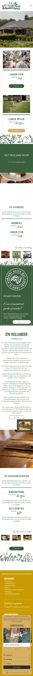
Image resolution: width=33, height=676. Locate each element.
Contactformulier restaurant (14, 590)
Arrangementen (10, 586)
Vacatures (8, 592)
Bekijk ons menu (21, 322)
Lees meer (16, 417)
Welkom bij (8, 581)
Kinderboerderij (16, 130)
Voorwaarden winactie (12, 594)
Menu (7, 588)
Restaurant (16, 86)
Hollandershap (9, 583)
